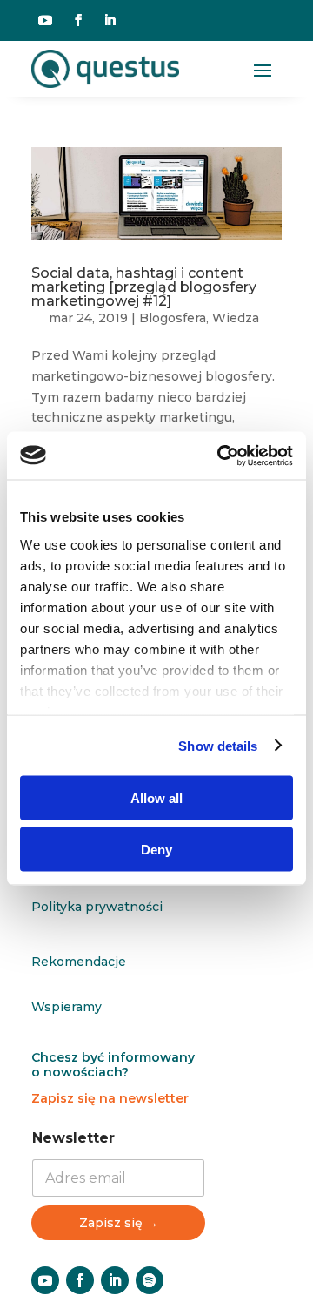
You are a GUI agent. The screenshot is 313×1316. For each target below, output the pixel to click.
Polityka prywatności (97, 906)
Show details (217, 745)
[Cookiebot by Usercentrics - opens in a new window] (221, 455)
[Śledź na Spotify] (149, 1280)
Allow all (156, 798)
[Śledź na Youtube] (45, 20)
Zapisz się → (118, 1223)
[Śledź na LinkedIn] (109, 20)
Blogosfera (172, 318)
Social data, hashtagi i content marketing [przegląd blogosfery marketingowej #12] (143, 287)
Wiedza (235, 318)
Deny (156, 848)
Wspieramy (66, 1007)
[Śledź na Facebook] (78, 20)
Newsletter (73, 1138)
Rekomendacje (78, 961)
